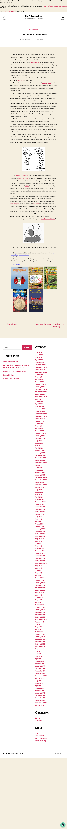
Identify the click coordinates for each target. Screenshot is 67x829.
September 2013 (41, 676)
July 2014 (38, 651)
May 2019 (38, 519)
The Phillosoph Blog (33, 16)
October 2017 (40, 561)
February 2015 (40, 634)
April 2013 (38, 686)
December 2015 (40, 612)
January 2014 (40, 666)
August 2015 (39, 622)
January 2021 (40, 475)
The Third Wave (9, 11)
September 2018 (41, 536)
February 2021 (40, 472)
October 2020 (40, 482)
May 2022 (38, 445)
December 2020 (41, 477)
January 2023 (40, 436)
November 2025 (41, 367)
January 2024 (40, 411)
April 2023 (39, 428)
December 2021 (40, 455)
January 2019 (40, 529)
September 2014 (41, 646)
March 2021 (39, 470)
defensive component (22, 175)
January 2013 (40, 693)
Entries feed (39, 736)
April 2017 (38, 575)
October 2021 (40, 460)
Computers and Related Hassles (14, 371)
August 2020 (39, 487)
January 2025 (40, 387)
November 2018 (40, 531)
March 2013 (39, 688)
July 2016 (38, 595)
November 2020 (41, 480)
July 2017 (38, 568)
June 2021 (38, 467)
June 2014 (39, 654)
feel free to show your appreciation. (55, 6)
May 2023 (38, 426)
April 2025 (39, 379)
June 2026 (39, 355)
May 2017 (38, 573)
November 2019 (40, 509)
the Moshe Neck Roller (48, 219)
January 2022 (40, 453)
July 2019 (38, 516)
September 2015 (41, 619)
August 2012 (39, 705)
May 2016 (38, 600)
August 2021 (39, 465)
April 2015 (38, 629)
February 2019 (40, 526)
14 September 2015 (41, 39)
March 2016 (39, 605)
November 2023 (41, 416)
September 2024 (41, 396)
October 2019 (40, 512)
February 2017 (40, 580)
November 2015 (40, 614)
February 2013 (40, 690)
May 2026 (38, 357)
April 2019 (38, 521)
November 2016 (40, 588)
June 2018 (39, 543)
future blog (20, 80)
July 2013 (38, 681)
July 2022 (38, 441)
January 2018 (40, 553)
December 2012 (40, 695)
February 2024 (40, 409)
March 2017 (39, 578)
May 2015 (38, 627)
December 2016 (40, 585)
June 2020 (39, 492)
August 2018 (39, 539)
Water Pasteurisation (10, 361)
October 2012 (40, 700)
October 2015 (40, 617)
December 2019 (40, 507)
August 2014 (39, 649)
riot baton (36, 204)
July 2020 (38, 490)
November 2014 (40, 641)
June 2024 (39, 401)
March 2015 (39, 632)
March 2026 (39, 362)
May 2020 (38, 494)
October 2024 (40, 394)
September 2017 (41, 563)
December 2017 (40, 556)
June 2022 (39, 443)
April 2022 (38, 448)
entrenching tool (14, 204)
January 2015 (40, 637)
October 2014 (40, 644)
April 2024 (39, 404)
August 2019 (39, 514)
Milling (27, 186)
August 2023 (39, 421)
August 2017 (39, 565)
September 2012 (41, 703)
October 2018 (40, 534)
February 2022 (40, 450)
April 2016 (38, 602)
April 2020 (39, 497)
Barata (37, 718)
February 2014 (40, 663)
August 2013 (39, 678)
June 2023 (39, 423)
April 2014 (38, 659)
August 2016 (39, 592)
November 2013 (40, 671)
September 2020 (41, 485)
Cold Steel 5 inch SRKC (11, 379)
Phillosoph (33, 30)
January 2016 (40, 610)
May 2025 (38, 377)
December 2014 (40, 639)
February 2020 (40, 502)
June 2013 (39, 683)
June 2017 (38, 570)
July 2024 (38, 399)
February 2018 (40, 551)
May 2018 (38, 546)
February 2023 (40, 433)
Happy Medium (8, 375)
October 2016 (40, 590)
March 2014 (39, 661)
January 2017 (40, 583)
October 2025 (40, 369)
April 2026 (39, 360)
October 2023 (40, 418)
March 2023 (39, 431)
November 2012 (40, 698)
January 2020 (40, 504)
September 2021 (41, 463)
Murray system (46, 83)
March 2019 (39, 524)
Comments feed (41, 738)
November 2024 (41, 392)
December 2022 (41, 438)
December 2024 (41, 389)
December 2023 (41, 414)
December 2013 (40, 668)
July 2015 (38, 624)
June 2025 (39, 374)
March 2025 (39, 382)
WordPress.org (40, 741)
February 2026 (40, 365)
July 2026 (38, 352)
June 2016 (39, 597)
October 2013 (40, 673)
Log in (37, 733)
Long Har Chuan (23, 178)
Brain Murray (35, 62)
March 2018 (39, 548)
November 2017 (40, 558)
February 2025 (40, 384)
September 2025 (41, 372)
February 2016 (40, 607)
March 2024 (39, 406)
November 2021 (40, 458)
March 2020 (39, 499)
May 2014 (38, 656)
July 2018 (38, 541)
